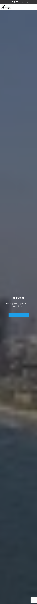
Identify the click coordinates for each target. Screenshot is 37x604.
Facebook (14, 2)
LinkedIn (9, 2)
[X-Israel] (6, 7)
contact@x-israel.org (23, 2)
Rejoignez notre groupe (18, 315)
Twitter (12, 2)
